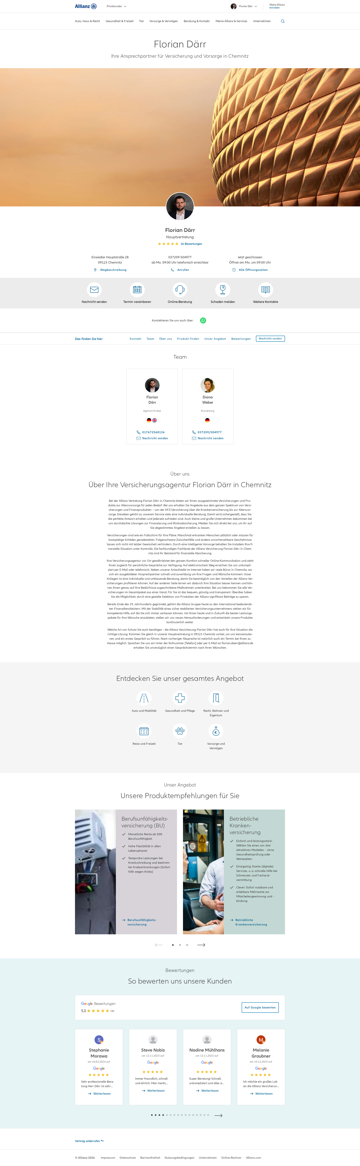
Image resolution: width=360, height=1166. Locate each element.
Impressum (108, 1158)
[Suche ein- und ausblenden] (282, 21)
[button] (180, 206)
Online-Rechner (231, 1158)
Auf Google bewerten (260, 1007)
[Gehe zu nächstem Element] (219, 1115)
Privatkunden (114, 6)
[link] (180, 293)
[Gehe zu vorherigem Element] (140, 1115)
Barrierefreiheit (150, 1158)
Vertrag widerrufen (87, 1141)
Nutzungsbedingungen (179, 1158)
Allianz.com (253, 1158)
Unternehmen (208, 1158)
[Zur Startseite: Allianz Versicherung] (86, 6)
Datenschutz (128, 1158)
